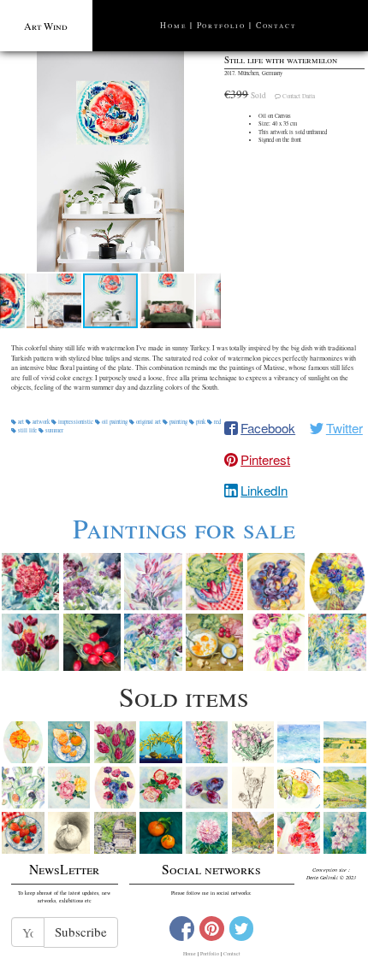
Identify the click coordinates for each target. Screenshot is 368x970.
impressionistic (75, 422)
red (216, 422)
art (21, 422)
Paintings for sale (184, 527)
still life (27, 430)
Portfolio (221, 25)
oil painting (114, 422)
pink (200, 422)
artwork (41, 422)
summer (53, 430)
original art (148, 422)
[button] (110, 161)
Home (173, 25)
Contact (276, 25)
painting (178, 422)
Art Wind (46, 25)
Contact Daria (298, 96)
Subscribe (81, 931)
